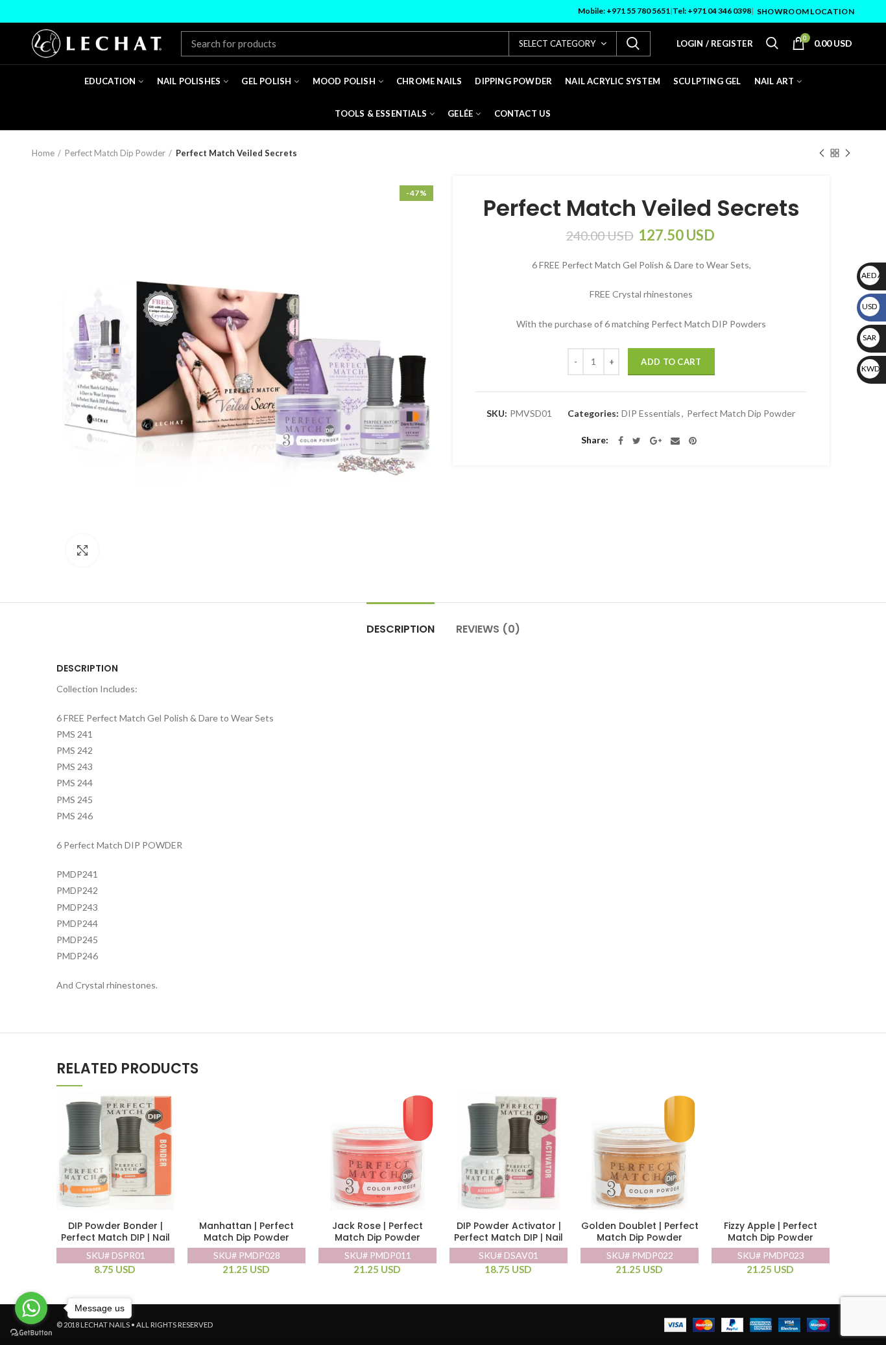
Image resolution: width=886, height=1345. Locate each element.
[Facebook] (621, 440)
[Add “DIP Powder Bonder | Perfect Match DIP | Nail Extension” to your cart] (165, 1113)
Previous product (821, 152)
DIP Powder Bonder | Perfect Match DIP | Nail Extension (115, 1238)
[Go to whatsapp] (31, 1308)
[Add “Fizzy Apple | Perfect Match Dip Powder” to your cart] (820, 1113)
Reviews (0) (488, 629)
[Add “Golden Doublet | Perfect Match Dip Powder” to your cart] (689, 1113)
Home (43, 153)
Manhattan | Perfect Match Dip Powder (246, 1232)
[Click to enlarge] (82, 550)
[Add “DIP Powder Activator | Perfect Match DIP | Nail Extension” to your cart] (558, 1113)
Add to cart (671, 362)
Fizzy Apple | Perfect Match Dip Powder (770, 1232)
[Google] (655, 440)
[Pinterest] (692, 440)
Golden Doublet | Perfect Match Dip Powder (640, 1232)
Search (633, 43)
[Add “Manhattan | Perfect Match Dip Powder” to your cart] (296, 1113)
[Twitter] (636, 440)
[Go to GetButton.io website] (31, 1332)
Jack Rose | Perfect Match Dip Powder (377, 1232)
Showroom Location (805, 11)
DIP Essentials (650, 413)
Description (400, 629)
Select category (557, 43)
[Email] (675, 440)
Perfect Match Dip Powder (115, 153)
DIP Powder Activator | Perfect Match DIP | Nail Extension (508, 1238)
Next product (847, 152)
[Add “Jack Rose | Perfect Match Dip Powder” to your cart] (427, 1113)
